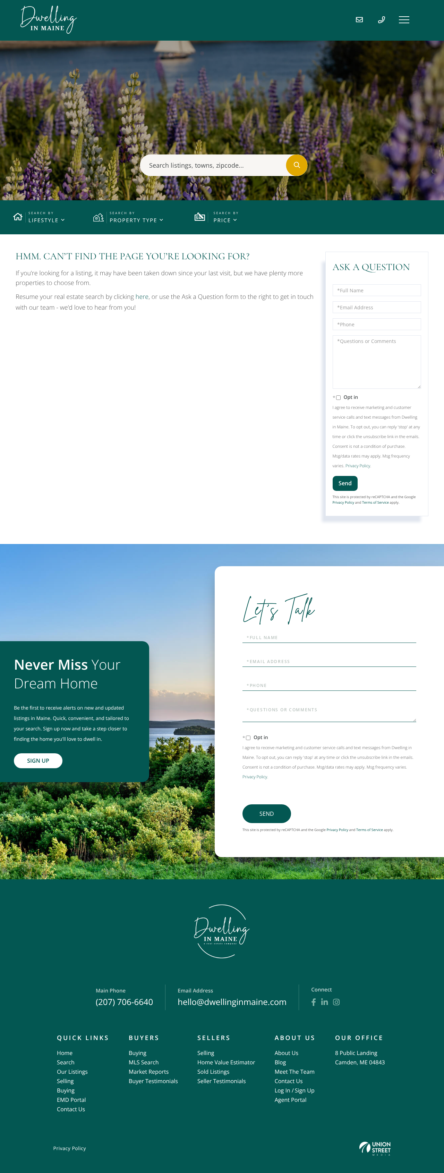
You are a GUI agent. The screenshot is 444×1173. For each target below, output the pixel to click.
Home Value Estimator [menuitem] (226, 1062)
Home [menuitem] (64, 1053)
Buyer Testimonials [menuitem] (153, 1081)
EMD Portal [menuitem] (71, 1100)
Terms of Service (375, 502)
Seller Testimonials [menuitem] (221, 1081)
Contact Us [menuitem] (71, 1109)
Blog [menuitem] (280, 1062)
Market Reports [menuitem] (149, 1071)
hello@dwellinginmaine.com (232, 997)
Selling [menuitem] (65, 1081)
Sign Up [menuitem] (305, 1090)
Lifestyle (43, 220)
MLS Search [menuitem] (144, 1062)
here (142, 297)
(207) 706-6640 (124, 997)
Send (345, 483)
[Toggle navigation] (404, 19)
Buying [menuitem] (66, 1090)
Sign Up (38, 760)
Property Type (133, 220)
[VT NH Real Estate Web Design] (375, 1148)
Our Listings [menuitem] (72, 1071)
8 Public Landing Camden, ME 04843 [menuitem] (360, 1057)
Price (222, 220)
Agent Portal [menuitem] (291, 1100)
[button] (297, 165)
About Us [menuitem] (287, 1053)
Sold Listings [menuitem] (213, 1071)
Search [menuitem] (66, 1062)
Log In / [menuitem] (284, 1090)
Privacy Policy (357, 466)
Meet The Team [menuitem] (295, 1071)
